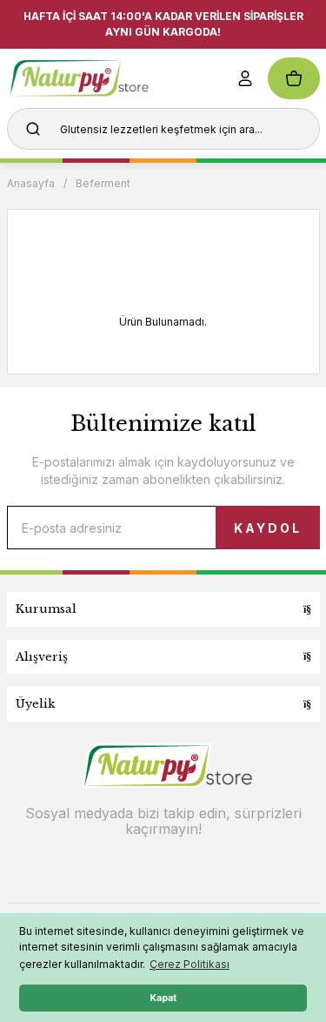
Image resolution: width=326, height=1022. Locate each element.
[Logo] (105, 78)
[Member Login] (245, 78)
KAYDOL (268, 528)
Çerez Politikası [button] (190, 964)
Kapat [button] (163, 998)
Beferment (103, 183)
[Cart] (294, 78)
